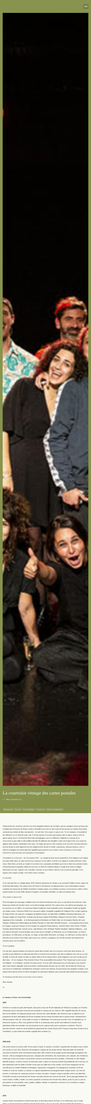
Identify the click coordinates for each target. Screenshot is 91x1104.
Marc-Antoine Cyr (14, 799)
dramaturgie (8, 809)
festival (18, 809)
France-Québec (28, 809)
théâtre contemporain (54, 809)
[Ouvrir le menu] (85, 6)
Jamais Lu (40, 809)
